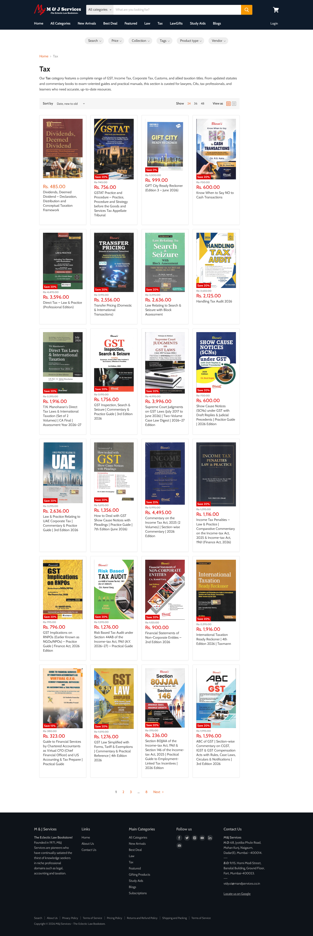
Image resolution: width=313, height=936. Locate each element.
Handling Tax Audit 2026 (214, 301)
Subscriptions (138, 893)
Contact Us (89, 850)
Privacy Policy (70, 918)
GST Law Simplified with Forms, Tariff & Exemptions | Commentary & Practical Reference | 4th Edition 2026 (113, 751)
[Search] (246, 10)
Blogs (217, 23)
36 (195, 103)
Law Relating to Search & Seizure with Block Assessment (163, 309)
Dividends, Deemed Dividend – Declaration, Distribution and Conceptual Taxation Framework (60, 201)
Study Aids (198, 23)
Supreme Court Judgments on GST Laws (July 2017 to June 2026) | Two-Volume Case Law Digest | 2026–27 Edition (165, 416)
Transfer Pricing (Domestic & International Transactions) (113, 309)
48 (202, 103)
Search (38, 918)
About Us (88, 844)
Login (274, 23)
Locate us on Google (237, 894)
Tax (160, 23)
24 (189, 103)
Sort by (48, 103)
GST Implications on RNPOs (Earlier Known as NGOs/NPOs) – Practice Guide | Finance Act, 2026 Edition (61, 642)
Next (157, 792)
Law (147, 23)
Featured (131, 23)
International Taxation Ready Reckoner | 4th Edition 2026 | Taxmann (213, 639)
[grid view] (228, 104)
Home (38, 23)
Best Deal (110, 23)
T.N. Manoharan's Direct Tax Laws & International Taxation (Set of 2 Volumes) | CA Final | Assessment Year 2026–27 (62, 416)
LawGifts (176, 23)
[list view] (234, 104)
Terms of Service (92, 918)
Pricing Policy (114, 918)
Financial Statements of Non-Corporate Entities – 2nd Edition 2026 (163, 637)
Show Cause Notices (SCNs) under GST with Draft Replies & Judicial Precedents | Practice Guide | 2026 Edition (215, 415)
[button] (94, 41)
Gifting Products (139, 874)
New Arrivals (87, 23)
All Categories (60, 23)
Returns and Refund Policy (142, 918)
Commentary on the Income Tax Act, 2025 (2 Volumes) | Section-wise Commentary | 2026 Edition (162, 527)
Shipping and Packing (174, 918)
